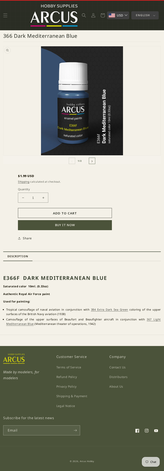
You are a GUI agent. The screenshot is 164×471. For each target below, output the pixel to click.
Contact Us (117, 367)
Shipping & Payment (71, 396)
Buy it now (65, 225)
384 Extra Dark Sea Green (109, 309)
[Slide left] (72, 161)
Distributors (118, 377)
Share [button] (27, 238)
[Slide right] (92, 161)
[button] (5, 15)
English (143, 15)
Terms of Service (68, 367)
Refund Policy (66, 377)
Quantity (24, 189)
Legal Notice (65, 406)
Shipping (23, 181)
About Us (116, 386)
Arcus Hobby (87, 461)
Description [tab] (17, 256)
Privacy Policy (66, 386)
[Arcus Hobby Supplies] (14, 363)
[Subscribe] (75, 430)
